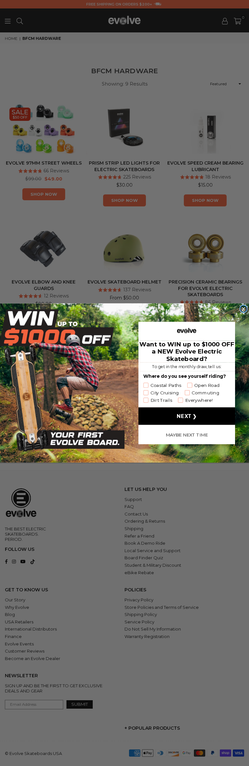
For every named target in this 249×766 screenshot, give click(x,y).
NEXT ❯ (187, 416)
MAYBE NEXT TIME (187, 434)
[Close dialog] (243, 308)
